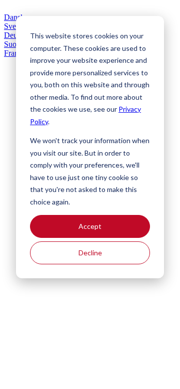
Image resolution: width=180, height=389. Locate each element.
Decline (90, 252)
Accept (90, 226)
